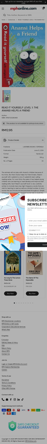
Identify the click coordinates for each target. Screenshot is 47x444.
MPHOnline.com (30, 441)
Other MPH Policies (8, 388)
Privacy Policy (7, 386)
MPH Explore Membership (11, 367)
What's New (6, 330)
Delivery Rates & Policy (10, 343)
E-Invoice (5, 340)
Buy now (10, 293)
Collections (11, 20)
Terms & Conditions (9, 383)
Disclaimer (5, 380)
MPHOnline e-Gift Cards (10, 324)
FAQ (3, 345)
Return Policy (6, 348)
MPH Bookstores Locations (11, 321)
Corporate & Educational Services (13, 327)
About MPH (6, 351)
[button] (43, 8)
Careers (4, 370)
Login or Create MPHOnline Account (14, 364)
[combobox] (23, 15)
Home (3, 20)
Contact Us (6, 354)
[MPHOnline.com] (23, 8)
